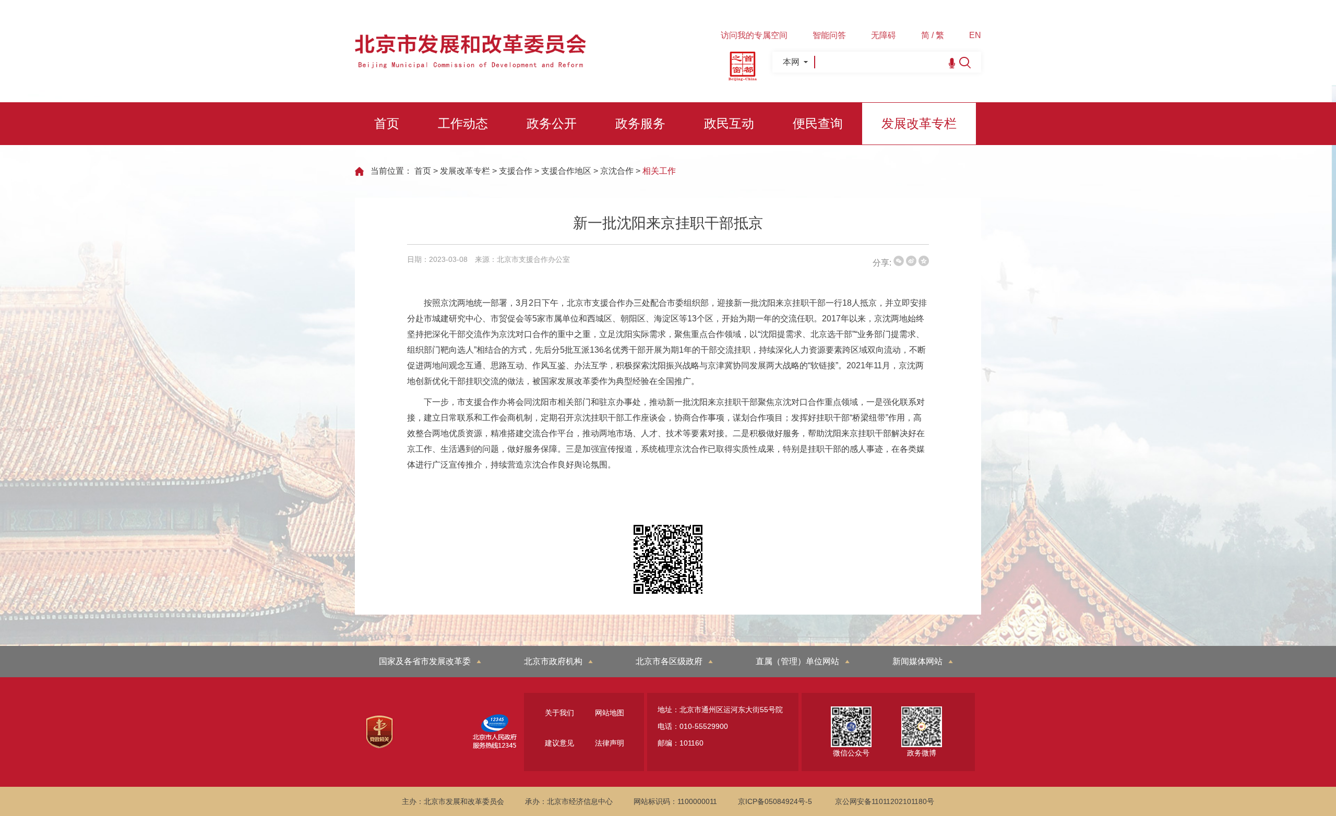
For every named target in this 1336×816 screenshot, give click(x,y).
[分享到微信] (898, 261)
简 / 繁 (932, 35)
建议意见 (559, 743)
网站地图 (609, 713)
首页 (386, 123)
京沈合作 (617, 170)
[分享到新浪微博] (911, 261)
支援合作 (515, 170)
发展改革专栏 (919, 123)
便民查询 (818, 123)
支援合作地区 (566, 170)
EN (975, 35)
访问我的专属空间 (754, 35)
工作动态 (463, 123)
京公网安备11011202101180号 (884, 801)
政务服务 (640, 123)
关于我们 (559, 713)
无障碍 (883, 35)
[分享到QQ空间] (923, 261)
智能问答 (829, 35)
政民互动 (729, 123)
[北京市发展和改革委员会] (470, 65)
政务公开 (552, 123)
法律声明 (609, 743)
